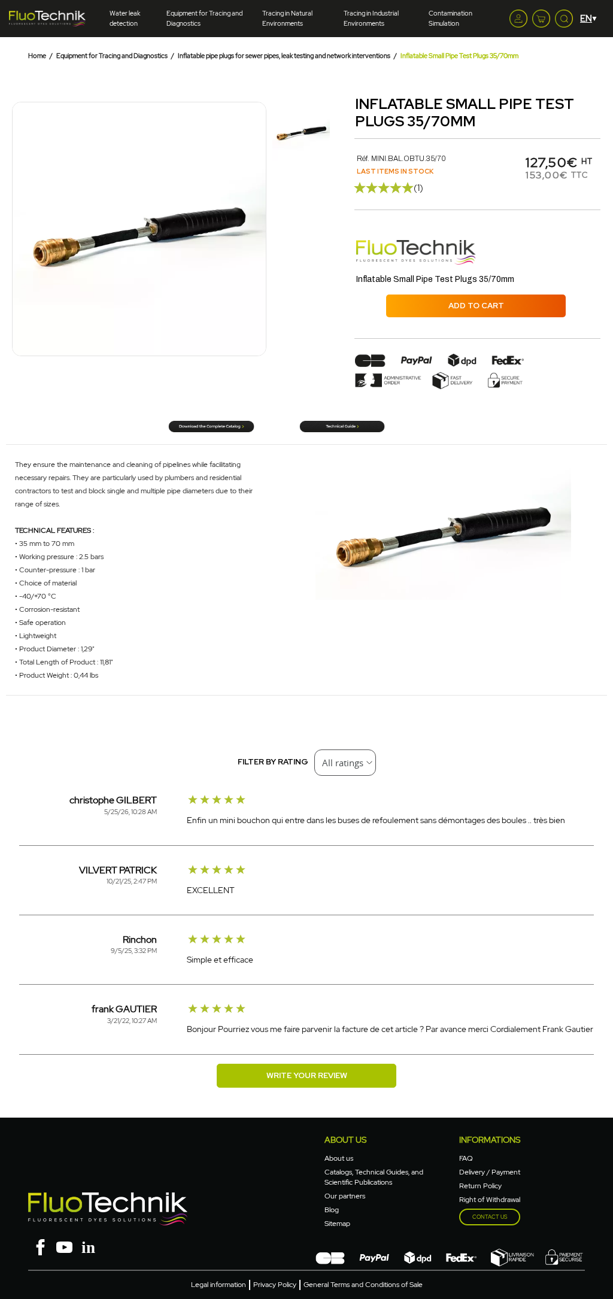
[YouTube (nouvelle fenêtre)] (64, 1246)
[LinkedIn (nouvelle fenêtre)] (88, 1246)
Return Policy (480, 1186)
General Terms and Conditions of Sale (363, 1284)
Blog (331, 1210)
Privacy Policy (274, 1284)
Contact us (489, 1217)
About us (338, 1158)
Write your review (306, 1075)
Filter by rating (273, 762)
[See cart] (541, 18)
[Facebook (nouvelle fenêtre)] (40, 1246)
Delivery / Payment (489, 1172)
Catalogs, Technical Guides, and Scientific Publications (373, 1177)
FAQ (466, 1158)
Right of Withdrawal (489, 1199)
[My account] (518, 19)
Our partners (344, 1196)
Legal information (218, 1284)
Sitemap (337, 1223)
